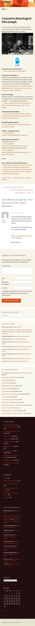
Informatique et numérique (11, 481)
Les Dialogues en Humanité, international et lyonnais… (16, 373)
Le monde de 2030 (7, 397)
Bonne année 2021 (7, 388)
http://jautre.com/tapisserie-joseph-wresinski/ (18, 169)
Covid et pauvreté (6, 391)
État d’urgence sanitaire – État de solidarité (13, 405)
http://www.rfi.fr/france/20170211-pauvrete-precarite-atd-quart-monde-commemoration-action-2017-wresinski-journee (17, 116)
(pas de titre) (5, 383)
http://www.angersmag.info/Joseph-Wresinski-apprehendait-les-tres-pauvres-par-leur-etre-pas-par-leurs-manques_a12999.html (17, 88)
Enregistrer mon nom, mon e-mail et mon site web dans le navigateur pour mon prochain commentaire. (17, 293)
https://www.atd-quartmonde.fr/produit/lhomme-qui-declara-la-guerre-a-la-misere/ (16, 152)
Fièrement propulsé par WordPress (11, 622)
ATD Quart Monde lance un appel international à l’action (21, 191)
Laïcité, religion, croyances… (11, 483)
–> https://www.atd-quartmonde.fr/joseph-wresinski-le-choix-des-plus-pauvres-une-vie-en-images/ (16, 105)
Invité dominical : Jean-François (10, 410)
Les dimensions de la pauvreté (10, 377)
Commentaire (6, 266)
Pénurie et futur (16, 327)
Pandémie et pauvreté (8, 386)
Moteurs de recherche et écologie (11, 394)
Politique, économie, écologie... (22, 178)
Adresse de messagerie (6, 283)
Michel (5, 179)
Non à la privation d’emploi (22, 336)
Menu (3, 9)
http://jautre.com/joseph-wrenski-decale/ (16, 167)
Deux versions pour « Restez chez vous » (13, 413)
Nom (4, 278)
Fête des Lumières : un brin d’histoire (17, 361)
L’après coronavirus (7, 408)
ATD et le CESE (5, 380)
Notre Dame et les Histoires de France (22, 346)
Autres (5, 478)
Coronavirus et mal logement (9, 402)
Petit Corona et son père (8, 399)
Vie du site (6, 497)
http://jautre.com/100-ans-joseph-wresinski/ (17, 165)
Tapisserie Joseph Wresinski (12, 187)
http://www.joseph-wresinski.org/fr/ (15, 71)
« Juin (5, 610)
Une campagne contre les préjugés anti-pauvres (12, 521)
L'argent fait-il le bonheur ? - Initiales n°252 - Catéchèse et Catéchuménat (12, 517)
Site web (4, 288)
